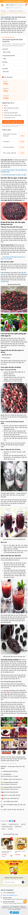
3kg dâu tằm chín (7, 354)
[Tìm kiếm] (7, 5)
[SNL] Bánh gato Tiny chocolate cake (6, 852)
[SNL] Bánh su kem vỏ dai (20, 852)
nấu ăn (3, 829)
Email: (10, 895)
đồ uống (10, 829)
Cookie (15, 7)
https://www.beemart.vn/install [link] (9, 776)
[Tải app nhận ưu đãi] (14, 867)
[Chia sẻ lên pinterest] (14, 821)
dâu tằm (23, 824)
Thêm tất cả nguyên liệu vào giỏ (13, 122)
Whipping (7, 7)
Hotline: (9, 892)
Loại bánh (5, 49)
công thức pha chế (13, 824)
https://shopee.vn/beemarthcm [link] (9, 789)
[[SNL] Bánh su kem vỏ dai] (20, 843)
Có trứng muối (8, 77)
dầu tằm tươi (18, 826)
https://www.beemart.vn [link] (15, 779)
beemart (4, 824)
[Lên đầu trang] (25, 913)
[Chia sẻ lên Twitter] (12, 821)
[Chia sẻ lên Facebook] (10, 821)
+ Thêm (22, 135)
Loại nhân (5, 68)
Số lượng (4, 62)
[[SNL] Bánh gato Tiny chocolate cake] (7, 843)
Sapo (19, 909)
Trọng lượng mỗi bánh (8, 55)
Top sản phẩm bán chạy (10, 834)
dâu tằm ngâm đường (7, 826)
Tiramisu (12, 7)
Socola (19, 7)
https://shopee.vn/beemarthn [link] (9, 784)
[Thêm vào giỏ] (11, 855)
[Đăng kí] (23, 882)
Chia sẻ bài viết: (5, 821)
